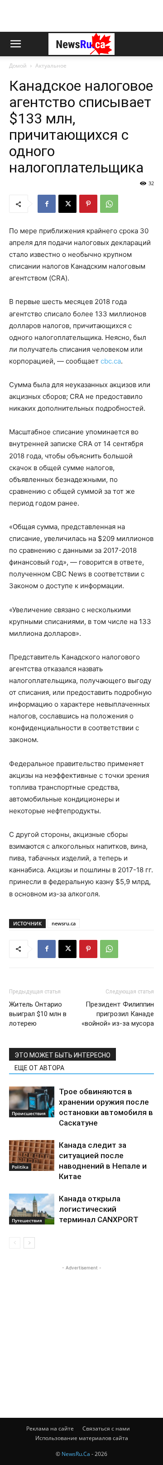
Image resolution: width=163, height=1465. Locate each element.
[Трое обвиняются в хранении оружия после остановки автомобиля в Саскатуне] (31, 1102)
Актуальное (51, 65)
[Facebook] (47, 204)
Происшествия (29, 1113)
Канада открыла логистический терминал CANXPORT (99, 1209)
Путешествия (27, 1220)
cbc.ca (111, 361)
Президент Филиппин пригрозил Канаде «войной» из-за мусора (118, 1013)
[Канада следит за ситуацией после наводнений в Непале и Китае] (31, 1155)
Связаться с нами (106, 1428)
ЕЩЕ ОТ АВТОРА (39, 1068)
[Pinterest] (88, 204)
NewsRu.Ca (76, 1454)
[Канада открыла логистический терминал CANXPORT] (31, 1209)
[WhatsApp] (109, 204)
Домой (18, 65)
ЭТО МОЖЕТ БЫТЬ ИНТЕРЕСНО (62, 1055)
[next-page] (29, 1243)
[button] (15, 44)
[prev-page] (14, 1243)
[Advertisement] (81, 16)
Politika (20, 1167)
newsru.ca (64, 923)
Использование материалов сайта (81, 1438)
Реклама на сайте (50, 1428)
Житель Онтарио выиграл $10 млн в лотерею (38, 1013)
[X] (67, 204)
